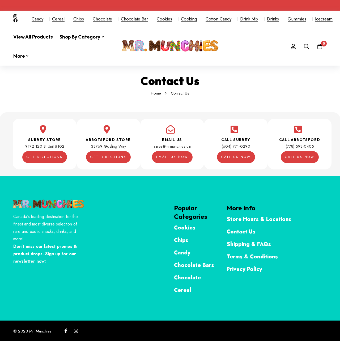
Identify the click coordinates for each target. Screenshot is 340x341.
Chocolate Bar (134, 19)
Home (156, 93)
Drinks (273, 19)
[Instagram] (76, 331)
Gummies (297, 19)
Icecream (324, 19)
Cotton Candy (218, 19)
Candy (37, 19)
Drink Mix (249, 19)
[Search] (306, 46)
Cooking (189, 19)
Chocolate (102, 19)
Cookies (164, 19)
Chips (78, 19)
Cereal (58, 19)
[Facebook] (65, 331)
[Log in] (293, 46)
